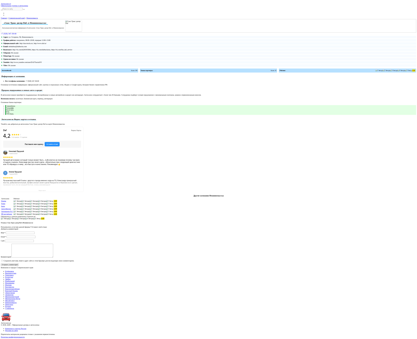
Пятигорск (9, 304)
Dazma (3, 201)
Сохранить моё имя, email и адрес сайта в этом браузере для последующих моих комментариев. (38, 261)
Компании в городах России (15, 329)
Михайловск (10, 301)
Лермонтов (9, 295)
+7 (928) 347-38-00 (8, 34)
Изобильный (10, 281)
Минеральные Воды (12, 299)
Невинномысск (11, 302)
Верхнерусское (10, 273)
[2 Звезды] (386, 70)
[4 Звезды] (401, 70)
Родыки (8, 306)
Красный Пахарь (11, 291)
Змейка (8, 279)
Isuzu (3, 206)
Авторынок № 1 (7, 211)
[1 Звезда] (379, 70)
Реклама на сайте (11, 331)
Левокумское (10, 293)
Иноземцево (9, 283)
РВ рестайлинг (6, 214)
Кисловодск (9, 287)
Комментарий (6, 257)
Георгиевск (9, 275)
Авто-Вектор (6, 209)
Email (3, 237)
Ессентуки (9, 277)
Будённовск (9, 271)
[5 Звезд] (408, 70)
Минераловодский (12, 297)
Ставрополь (9, 308)
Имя (3, 233)
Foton (3, 204)
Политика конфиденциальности (13, 337)
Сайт (3, 241)
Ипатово (8, 285)
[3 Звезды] (394, 70)
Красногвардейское (12, 289)
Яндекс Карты (42, 190)
